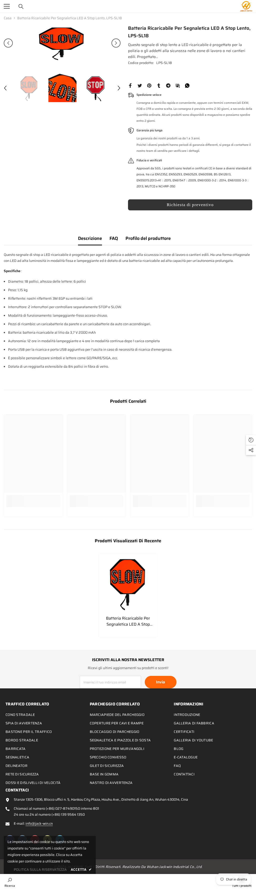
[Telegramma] (168, 85)
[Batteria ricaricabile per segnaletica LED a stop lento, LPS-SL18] (128, 583)
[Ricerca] (21, 7)
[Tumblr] (158, 85)
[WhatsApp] (187, 85)
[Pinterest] (149, 85)
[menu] (7, 6)
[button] (8, 43)
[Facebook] (130, 85)
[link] (33, 501)
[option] (62, 43)
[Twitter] (140, 85)
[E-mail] (178, 85)
